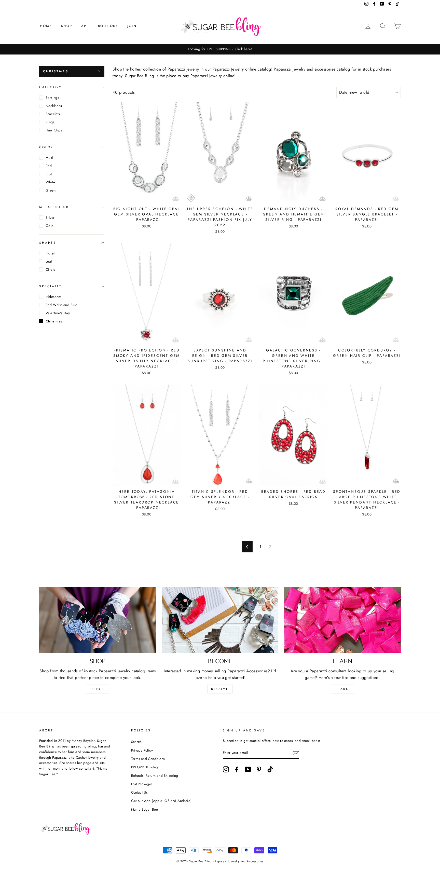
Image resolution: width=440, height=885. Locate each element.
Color (46, 147)
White (50, 182)
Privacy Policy (142, 750)
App (85, 25)
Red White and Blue (61, 304)
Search (136, 741)
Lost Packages (142, 783)
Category (50, 87)
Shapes (47, 242)
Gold (50, 225)
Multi (49, 157)
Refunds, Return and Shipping (154, 775)
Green (51, 190)
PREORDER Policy (145, 767)
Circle (50, 269)
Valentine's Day (58, 313)
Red (49, 165)
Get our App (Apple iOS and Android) (161, 800)
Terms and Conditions (148, 758)
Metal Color (54, 207)
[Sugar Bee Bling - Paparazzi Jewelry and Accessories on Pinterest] (259, 769)
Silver (50, 217)
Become (220, 689)
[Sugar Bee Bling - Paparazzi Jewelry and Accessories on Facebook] (237, 769)
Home (46, 25)
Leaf (49, 261)
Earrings (52, 97)
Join (131, 25)
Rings (50, 122)
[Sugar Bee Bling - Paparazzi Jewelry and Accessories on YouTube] (248, 769)
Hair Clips (54, 130)
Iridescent (53, 296)
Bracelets (53, 113)
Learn (342, 689)
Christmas (55, 71)
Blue (49, 173)
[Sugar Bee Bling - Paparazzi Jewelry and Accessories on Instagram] (226, 769)
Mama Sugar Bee (144, 809)
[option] (220, 49)
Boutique (108, 25)
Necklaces (54, 105)
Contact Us (139, 792)
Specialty (50, 286)
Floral (50, 253)
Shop (66, 25)
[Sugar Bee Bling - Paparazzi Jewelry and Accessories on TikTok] (270, 769)
